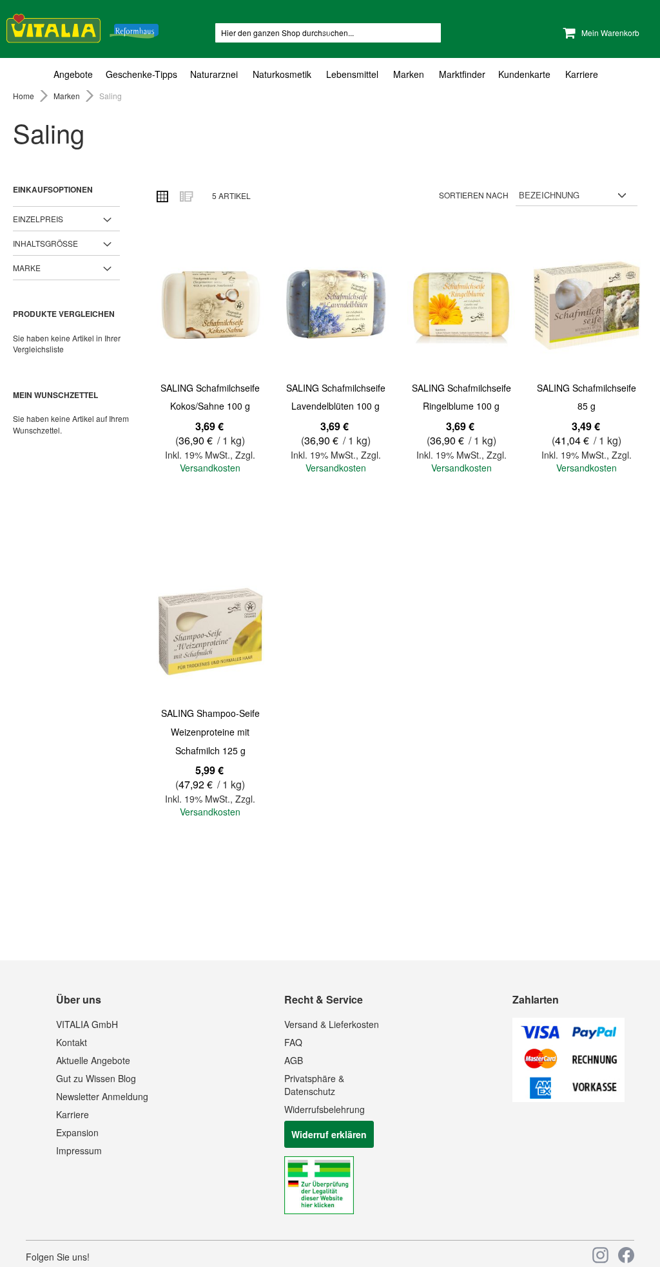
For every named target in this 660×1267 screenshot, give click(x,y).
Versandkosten (210, 467)
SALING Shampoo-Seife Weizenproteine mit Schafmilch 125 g (210, 731)
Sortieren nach (474, 194)
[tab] (330, 74)
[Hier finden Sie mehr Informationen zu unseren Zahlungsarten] (568, 1098)
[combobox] (328, 33)
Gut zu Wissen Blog (96, 1078)
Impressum (79, 1150)
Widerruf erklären (329, 1134)
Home (24, 95)
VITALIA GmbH (87, 1024)
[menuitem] (76, 74)
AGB (293, 1060)
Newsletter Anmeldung (102, 1096)
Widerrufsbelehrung (324, 1109)
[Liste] (185, 196)
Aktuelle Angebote (93, 1060)
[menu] (330, 74)
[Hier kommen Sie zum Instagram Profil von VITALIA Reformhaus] (600, 1255)
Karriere (72, 1114)
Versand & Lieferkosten (331, 1024)
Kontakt (71, 1042)
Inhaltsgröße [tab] (45, 243)
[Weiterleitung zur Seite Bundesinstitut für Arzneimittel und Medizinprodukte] (319, 1210)
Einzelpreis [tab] (38, 218)
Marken (67, 95)
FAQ (293, 1042)
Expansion (77, 1132)
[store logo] (82, 26)
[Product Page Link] (210, 307)
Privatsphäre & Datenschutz (314, 1085)
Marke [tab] (27, 267)
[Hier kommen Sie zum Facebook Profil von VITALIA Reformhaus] (626, 1255)
